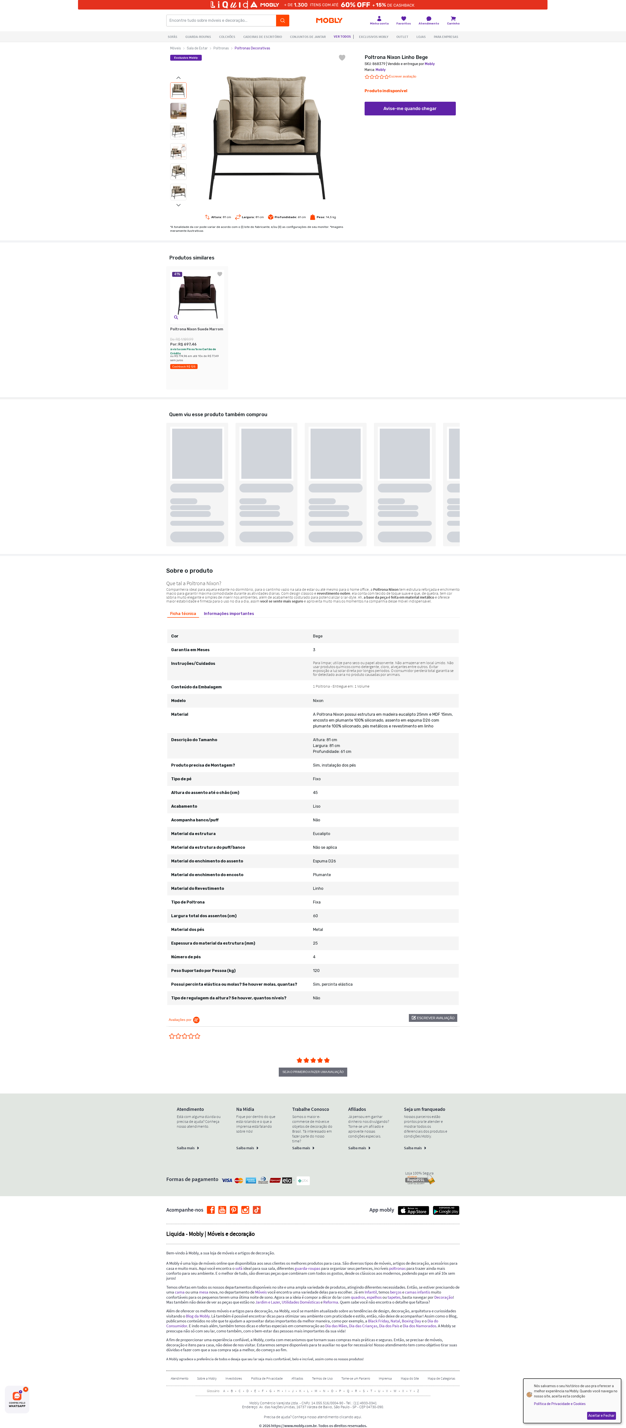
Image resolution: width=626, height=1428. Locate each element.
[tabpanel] (313, 813)
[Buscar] (282, 20)
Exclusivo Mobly (186, 57)
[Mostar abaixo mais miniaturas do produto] (178, 205)
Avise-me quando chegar (410, 108)
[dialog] (572, 1401)
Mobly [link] (430, 64)
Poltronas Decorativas (252, 48)
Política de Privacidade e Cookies (560, 1404)
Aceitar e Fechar (601, 1416)
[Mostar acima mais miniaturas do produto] (178, 78)
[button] (176, 317)
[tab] (183, 614)
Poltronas (221, 48)
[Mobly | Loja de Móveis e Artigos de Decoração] (329, 20)
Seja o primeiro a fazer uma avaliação (313, 1072)
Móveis (175, 48)
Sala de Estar (197, 48)
